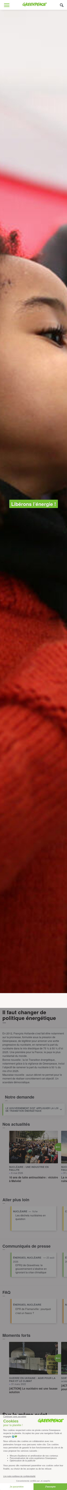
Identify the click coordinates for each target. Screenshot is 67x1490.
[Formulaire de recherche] (61, 5)
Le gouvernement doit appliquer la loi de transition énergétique (32, 1109)
